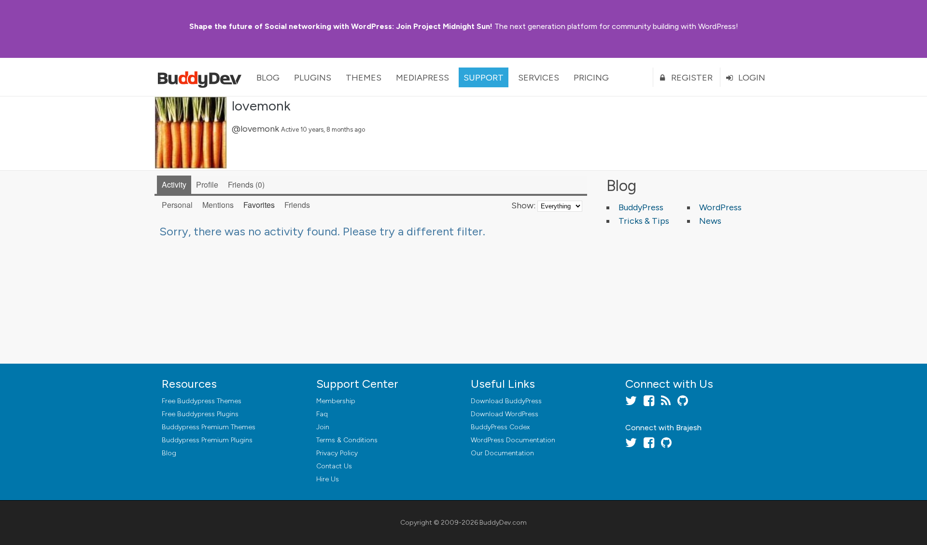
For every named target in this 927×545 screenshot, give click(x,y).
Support (484, 77)
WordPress (720, 207)
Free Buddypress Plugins (200, 414)
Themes (363, 77)
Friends (245, 184)
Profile (207, 184)
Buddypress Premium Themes (208, 427)
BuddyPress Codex (500, 427)
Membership (335, 401)
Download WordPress (504, 414)
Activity (174, 184)
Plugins (312, 77)
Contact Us (334, 466)
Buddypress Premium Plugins (207, 440)
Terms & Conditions (347, 440)
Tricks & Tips (643, 221)
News (710, 221)
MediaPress (422, 77)
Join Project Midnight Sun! (340, 26)
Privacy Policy (337, 453)
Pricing (591, 77)
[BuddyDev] (202, 77)
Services (538, 77)
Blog (268, 77)
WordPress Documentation (513, 440)
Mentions (218, 204)
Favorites (259, 204)
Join (322, 427)
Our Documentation (502, 453)
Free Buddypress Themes (201, 401)
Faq (322, 414)
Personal (177, 204)
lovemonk (261, 105)
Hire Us (327, 479)
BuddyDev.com (503, 522)
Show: (523, 205)
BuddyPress (640, 207)
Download (506, 401)
